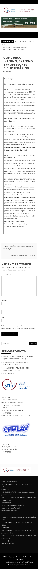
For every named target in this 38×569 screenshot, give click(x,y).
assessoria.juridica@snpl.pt (10, 508)
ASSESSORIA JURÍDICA (10, 400)
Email (3, 309)
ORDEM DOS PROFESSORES (12, 402)
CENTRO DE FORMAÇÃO (10, 405)
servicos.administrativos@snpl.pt (12, 505)
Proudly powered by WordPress (16, 562)
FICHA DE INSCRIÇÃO (9, 449)
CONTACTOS (6, 413)
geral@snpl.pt (6, 503)
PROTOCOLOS (6, 408)
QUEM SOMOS (6, 397)
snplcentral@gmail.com (9, 511)
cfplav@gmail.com (7, 543)
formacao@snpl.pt (7, 541)
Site (2, 317)
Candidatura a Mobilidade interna (21, 255)
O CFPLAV (5, 444)
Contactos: (5, 489)
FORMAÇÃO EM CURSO (10, 447)
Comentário (6, 275)
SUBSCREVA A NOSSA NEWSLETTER (15, 416)
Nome (4, 300)
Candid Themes (24, 565)
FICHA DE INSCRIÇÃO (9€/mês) (12, 410)
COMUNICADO (8, 374)
